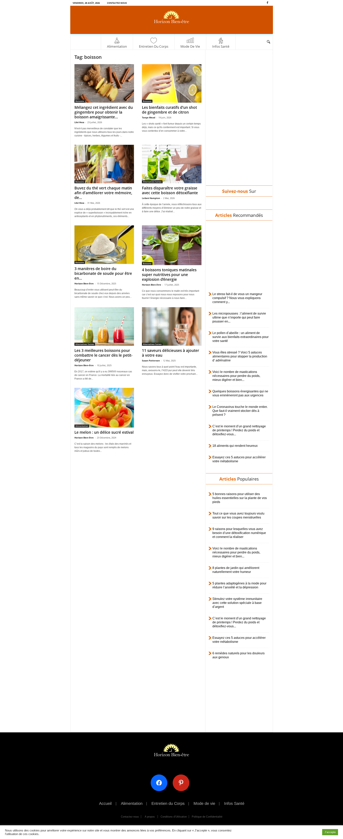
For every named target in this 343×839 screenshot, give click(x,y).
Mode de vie (190, 46)
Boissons (79, 101)
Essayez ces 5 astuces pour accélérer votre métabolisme (239, 459)
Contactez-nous (117, 2)
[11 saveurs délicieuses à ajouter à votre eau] (171, 326)
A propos (150, 816)
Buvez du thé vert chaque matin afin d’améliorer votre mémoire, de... (103, 193)
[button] (268, 42)
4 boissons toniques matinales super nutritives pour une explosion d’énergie (169, 274)
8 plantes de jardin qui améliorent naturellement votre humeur (235, 569)
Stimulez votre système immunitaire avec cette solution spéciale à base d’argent (237, 602)
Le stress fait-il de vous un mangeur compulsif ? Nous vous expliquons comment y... (237, 298)
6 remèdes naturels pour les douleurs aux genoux (238, 655)
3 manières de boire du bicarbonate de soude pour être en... (103, 273)
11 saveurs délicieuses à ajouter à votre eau (170, 353)
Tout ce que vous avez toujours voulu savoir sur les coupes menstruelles (238, 515)
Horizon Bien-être (84, 283)
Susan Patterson (151, 360)
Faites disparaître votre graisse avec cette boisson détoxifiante (170, 190)
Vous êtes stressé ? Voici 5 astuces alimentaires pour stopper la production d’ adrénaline (239, 356)
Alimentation (117, 46)
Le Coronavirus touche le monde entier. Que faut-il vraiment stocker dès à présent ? (240, 410)
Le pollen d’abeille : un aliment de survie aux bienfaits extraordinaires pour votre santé (240, 337)
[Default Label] (182, 782)
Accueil (105, 803)
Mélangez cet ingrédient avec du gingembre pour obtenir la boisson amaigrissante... (103, 112)
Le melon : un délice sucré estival (104, 432)
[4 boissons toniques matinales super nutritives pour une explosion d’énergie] (171, 245)
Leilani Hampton (151, 198)
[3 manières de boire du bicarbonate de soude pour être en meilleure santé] (104, 244)
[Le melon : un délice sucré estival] (104, 408)
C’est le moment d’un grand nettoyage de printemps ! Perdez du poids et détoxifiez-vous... (239, 430)
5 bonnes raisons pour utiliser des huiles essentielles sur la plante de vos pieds (239, 498)
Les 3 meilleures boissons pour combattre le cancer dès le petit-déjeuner (103, 355)
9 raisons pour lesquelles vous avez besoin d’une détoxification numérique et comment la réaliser (239, 533)
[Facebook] (267, 3)
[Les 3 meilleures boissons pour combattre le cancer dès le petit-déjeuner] (104, 326)
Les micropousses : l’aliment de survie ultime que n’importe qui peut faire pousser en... (239, 317)
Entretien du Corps (153, 46)
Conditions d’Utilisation (174, 816)
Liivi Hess (79, 122)
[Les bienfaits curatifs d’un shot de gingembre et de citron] (171, 83)
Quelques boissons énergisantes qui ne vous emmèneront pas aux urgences (240, 393)
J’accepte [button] (330, 832)
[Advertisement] (239, 121)
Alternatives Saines (152, 181)
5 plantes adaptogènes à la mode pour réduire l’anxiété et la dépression (239, 585)
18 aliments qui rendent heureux (235, 445)
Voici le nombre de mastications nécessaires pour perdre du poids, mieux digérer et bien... (236, 375)
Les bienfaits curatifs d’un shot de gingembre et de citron (169, 110)
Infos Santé (220, 46)
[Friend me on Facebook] (160, 782)
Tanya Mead (148, 117)
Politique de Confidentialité (207, 816)
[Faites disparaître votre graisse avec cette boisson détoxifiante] (171, 164)
